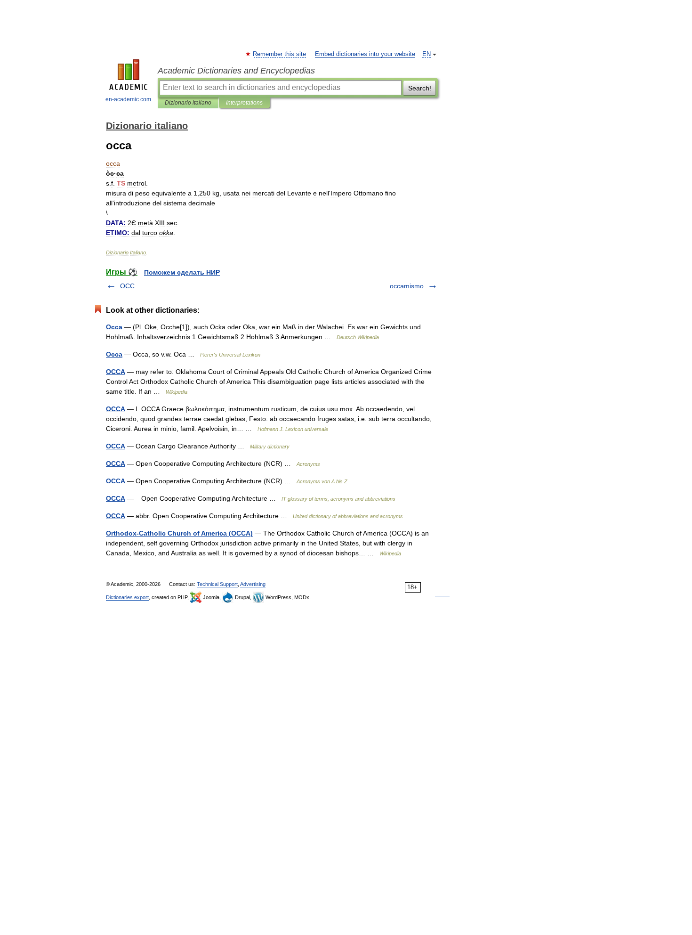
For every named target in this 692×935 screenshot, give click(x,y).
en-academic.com (128, 99)
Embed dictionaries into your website (365, 54)
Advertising (253, 584)
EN (426, 54)
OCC (127, 286)
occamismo (407, 286)
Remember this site (280, 54)
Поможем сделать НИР (182, 272)
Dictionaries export (127, 597)
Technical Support (217, 584)
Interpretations (244, 102)
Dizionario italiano (188, 102)
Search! (419, 88)
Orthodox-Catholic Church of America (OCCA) (179, 533)
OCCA (115, 371)
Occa (114, 327)
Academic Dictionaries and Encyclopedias (236, 70)
